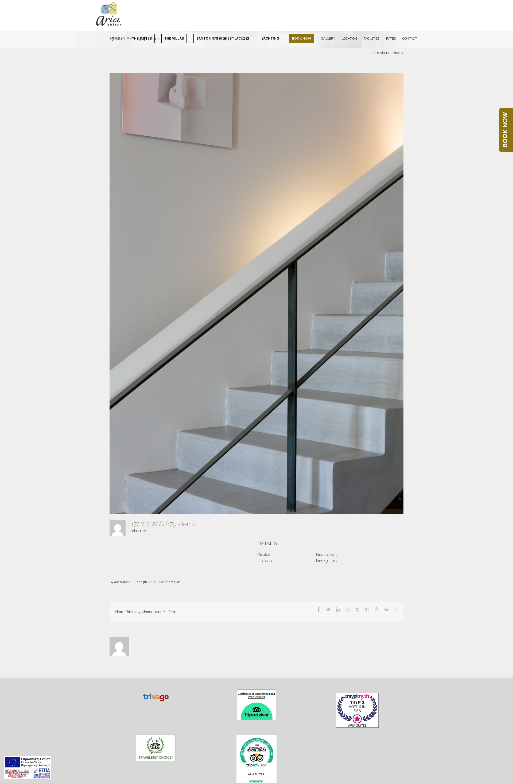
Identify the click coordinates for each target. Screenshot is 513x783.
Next (397, 53)
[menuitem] (118, 38)
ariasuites (139, 531)
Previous (381, 53)
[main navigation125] (27, 767)
